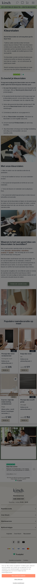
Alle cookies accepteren (18, 575)
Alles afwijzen (18, 579)
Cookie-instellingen (18, 583)
